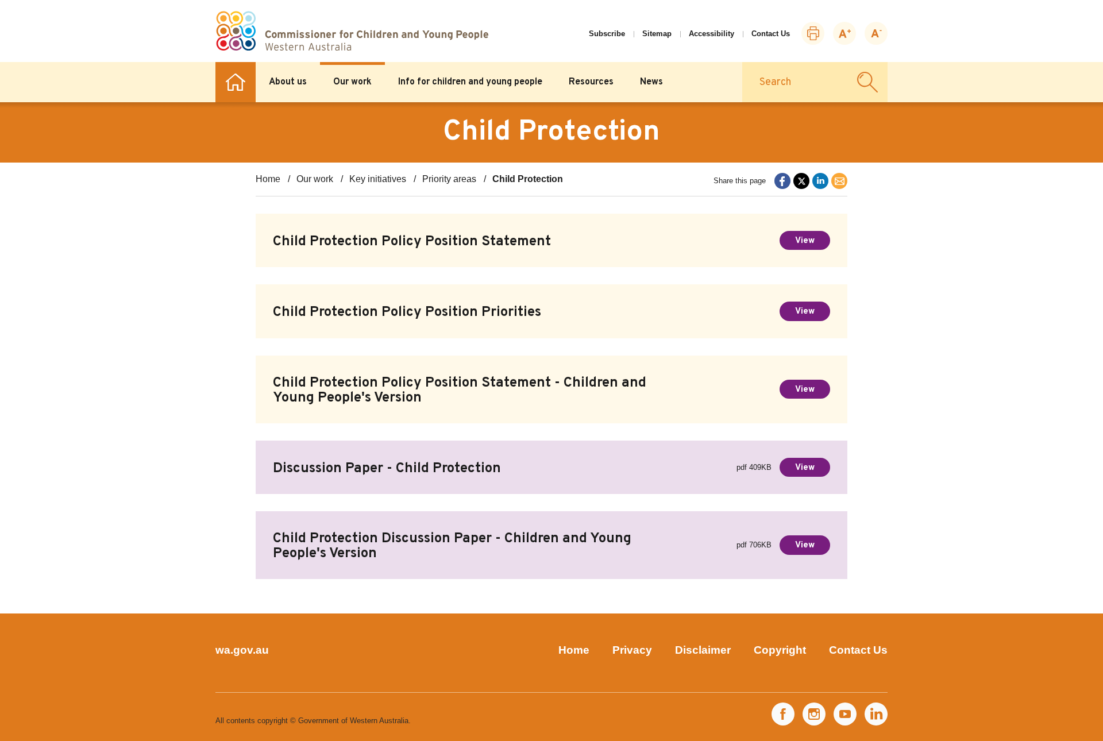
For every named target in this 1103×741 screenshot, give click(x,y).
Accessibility (711, 33)
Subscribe (607, 33)
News (651, 82)
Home (235, 82)
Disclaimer (703, 650)
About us (288, 82)
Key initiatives (377, 179)
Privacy (632, 650)
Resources (591, 82)
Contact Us (770, 33)
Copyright (780, 650)
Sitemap (657, 33)
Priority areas (449, 179)
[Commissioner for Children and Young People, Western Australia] (351, 31)
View (805, 241)
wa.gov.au (242, 650)
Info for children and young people (470, 82)
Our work (352, 82)
